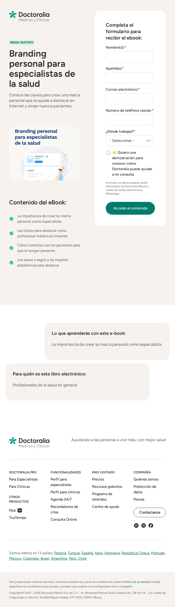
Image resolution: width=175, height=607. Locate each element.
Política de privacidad (137, 581)
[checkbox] (130, 163)
